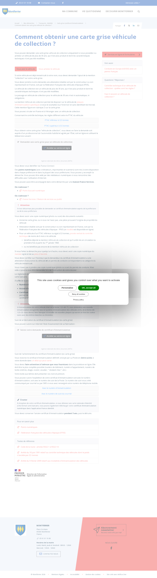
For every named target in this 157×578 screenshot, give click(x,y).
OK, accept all (89, 288)
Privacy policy (78, 300)
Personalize (67, 288)
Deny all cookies (78, 294)
